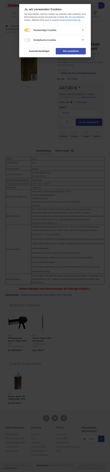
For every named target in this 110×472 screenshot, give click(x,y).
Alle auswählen (71, 51)
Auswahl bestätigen (39, 51)
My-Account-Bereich (75, 17)
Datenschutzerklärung (70, 20)
